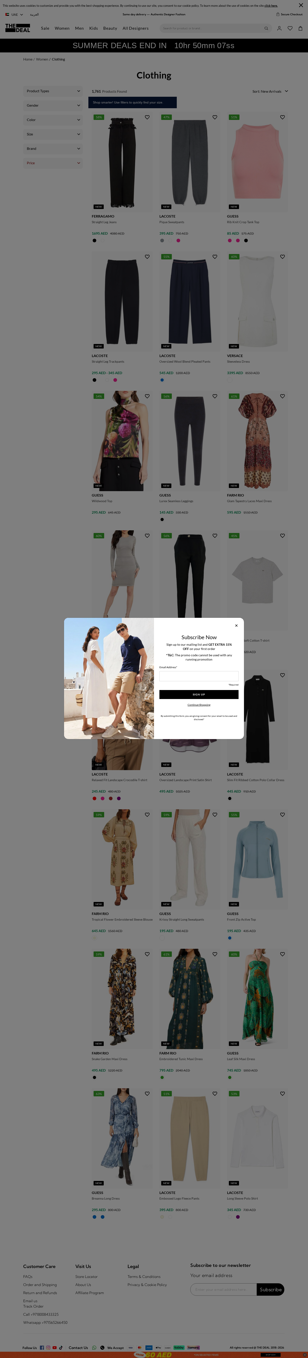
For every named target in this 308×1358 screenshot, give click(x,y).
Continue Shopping (199, 704)
